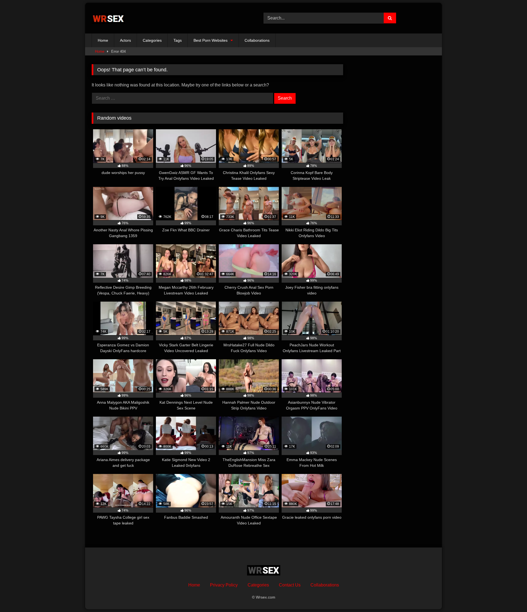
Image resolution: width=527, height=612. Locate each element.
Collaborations (257, 40)
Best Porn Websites (211, 40)
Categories (152, 40)
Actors (125, 40)
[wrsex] (108, 18)
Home (103, 40)
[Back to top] (510, 595)
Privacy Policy (224, 585)
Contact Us (290, 585)
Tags (177, 40)
